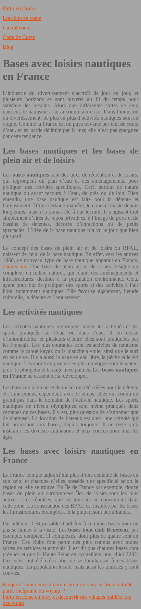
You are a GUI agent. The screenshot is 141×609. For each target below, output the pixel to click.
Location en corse (22, 18)
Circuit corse (16, 28)
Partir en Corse (19, 8)
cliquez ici (14, 266)
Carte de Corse (19, 37)
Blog (8, 47)
